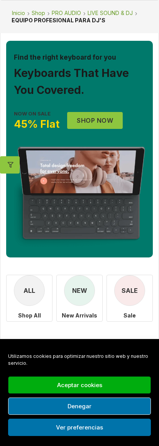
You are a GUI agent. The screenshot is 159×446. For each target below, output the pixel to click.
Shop (38, 13)
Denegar (79, 406)
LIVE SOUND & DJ (110, 13)
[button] (95, 120)
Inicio (18, 13)
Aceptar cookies (79, 385)
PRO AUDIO (66, 13)
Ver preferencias (79, 427)
